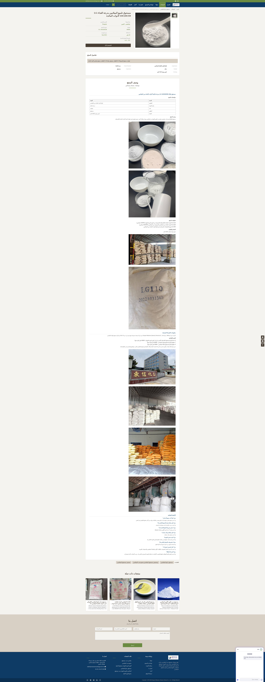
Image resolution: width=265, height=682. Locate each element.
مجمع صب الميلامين (126, 663)
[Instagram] (90, 680)
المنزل (168, 4)
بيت (177, 9)
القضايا (130, 4)
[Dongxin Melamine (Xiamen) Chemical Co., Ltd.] (173, 659)
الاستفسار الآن (108, 45)
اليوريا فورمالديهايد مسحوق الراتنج (123, 665)
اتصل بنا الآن (168, 608)
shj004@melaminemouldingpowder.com (93, 1)
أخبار (135, 4)
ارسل (132, 645)
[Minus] (238, 649)
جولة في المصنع (149, 4)
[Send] (238, 679)
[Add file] (262, 679)
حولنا (157, 4)
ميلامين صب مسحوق (126, 660)
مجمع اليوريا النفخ (127, 673)
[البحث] (113, 4)
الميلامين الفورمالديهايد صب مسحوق (123, 671)
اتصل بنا (141, 4)
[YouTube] (94, 680)
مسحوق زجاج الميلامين (165, 9)
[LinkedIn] (97, 680)
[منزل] (176, 4)
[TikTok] (87, 680)
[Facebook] (100, 680)
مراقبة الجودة (149, 665)
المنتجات (162, 4)
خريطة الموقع (149, 673)
